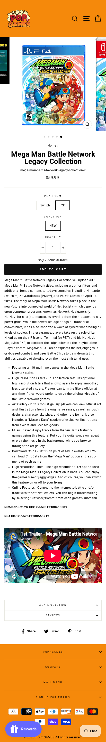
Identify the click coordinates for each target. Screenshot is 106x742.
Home (52, 145)
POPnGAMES (53, 652)
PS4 (63, 205)
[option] (53, 84)
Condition (53, 216)
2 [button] (49, 137)
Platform (52, 196)
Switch (45, 205)
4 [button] (57, 137)
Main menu (52, 682)
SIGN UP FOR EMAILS (53, 697)
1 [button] (45, 137)
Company (53, 667)
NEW (53, 226)
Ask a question (53, 605)
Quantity (53, 237)
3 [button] (53, 137)
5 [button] (61, 137)
